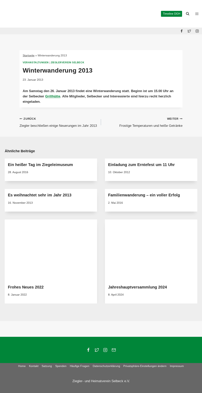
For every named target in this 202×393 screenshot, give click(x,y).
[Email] (113, 350)
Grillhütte (52, 96)
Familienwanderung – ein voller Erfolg (144, 195)
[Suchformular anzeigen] (187, 13)
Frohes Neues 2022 (26, 287)
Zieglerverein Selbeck (67, 62)
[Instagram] (197, 31)
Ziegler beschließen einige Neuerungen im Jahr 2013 (58, 122)
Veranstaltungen (36, 62)
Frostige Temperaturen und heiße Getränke (150, 122)
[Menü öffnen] (196, 14)
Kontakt (33, 366)
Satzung (47, 366)
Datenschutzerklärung (106, 366)
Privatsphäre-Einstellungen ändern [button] (144, 366)
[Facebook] (181, 31)
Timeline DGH (171, 13)
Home (22, 366)
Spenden (60, 366)
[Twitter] (189, 31)
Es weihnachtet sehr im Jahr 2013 (39, 195)
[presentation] (51, 250)
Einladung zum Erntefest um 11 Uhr (141, 164)
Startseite (29, 55)
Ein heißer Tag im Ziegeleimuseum (40, 164)
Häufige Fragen (79, 366)
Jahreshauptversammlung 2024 (137, 287)
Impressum (177, 366)
